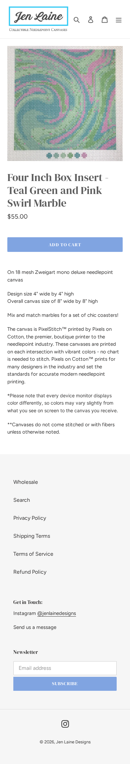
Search (21, 500)
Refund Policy (29, 572)
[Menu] (119, 19)
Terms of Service (33, 554)
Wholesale (25, 482)
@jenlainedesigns (56, 613)
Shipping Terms (31, 536)
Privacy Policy (29, 518)
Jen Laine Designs (73, 741)
